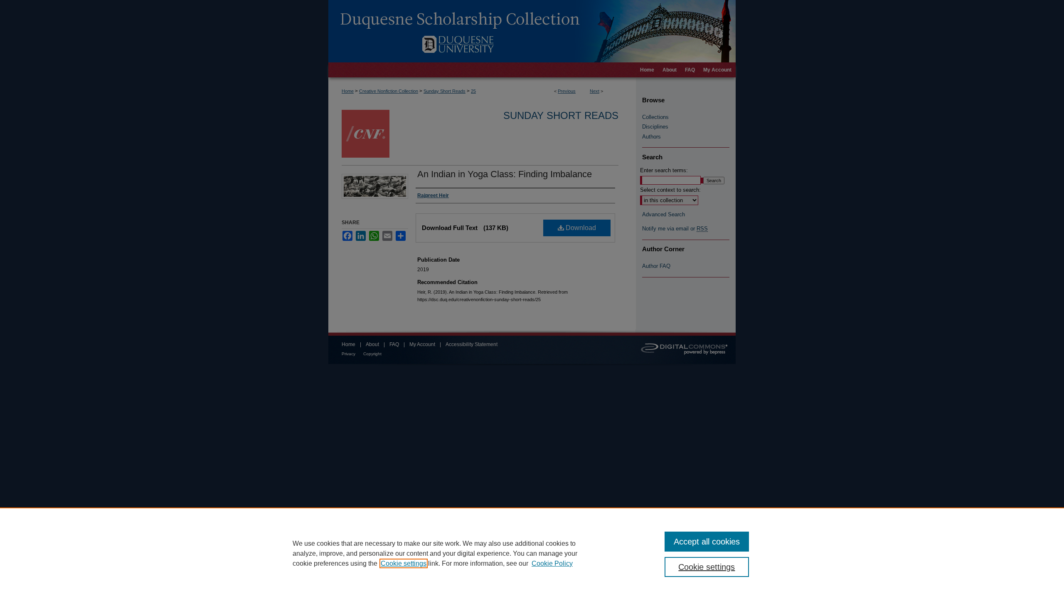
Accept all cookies (707, 541)
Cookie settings (403, 563)
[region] (532, 553)
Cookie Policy (552, 563)
